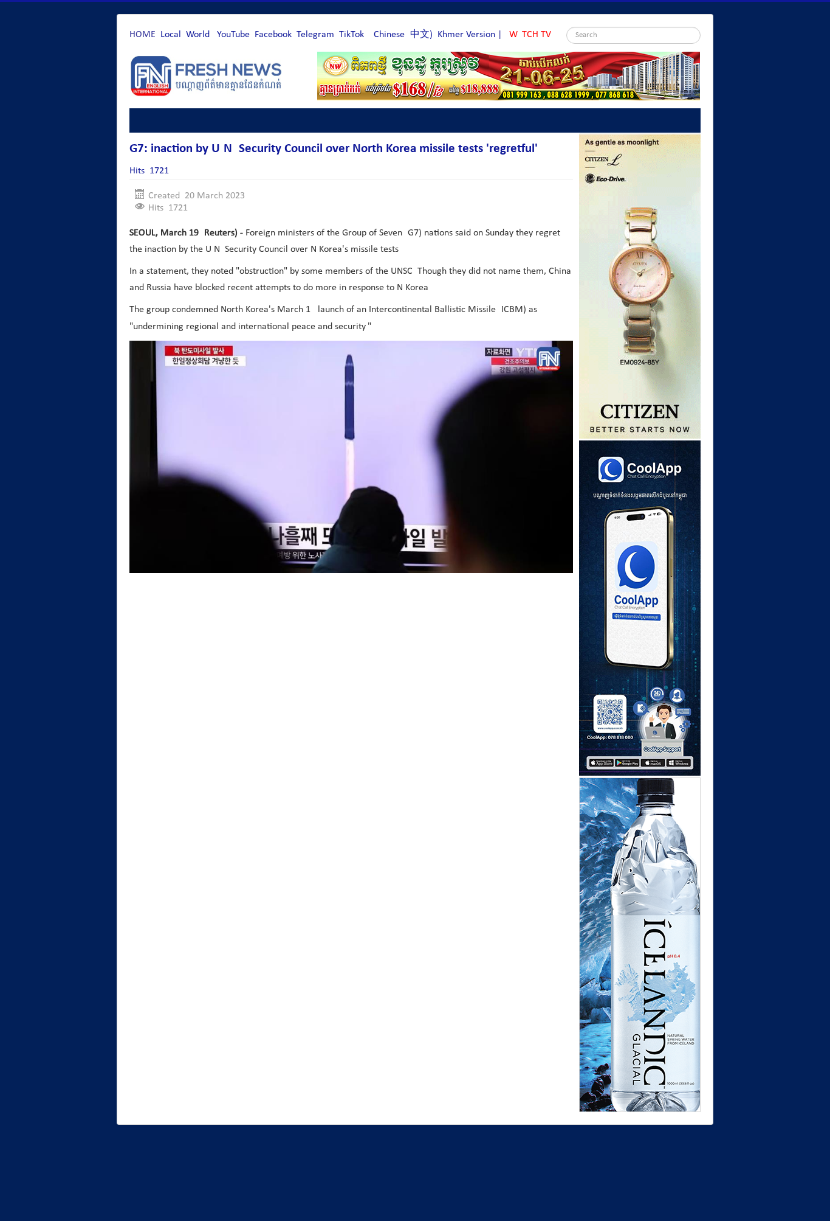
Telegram (315, 35)
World (198, 35)
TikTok (351, 35)
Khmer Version (466, 35)
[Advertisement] (350, 618)
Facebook (273, 35)
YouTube (233, 35)
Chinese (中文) (403, 35)
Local (170, 35)
